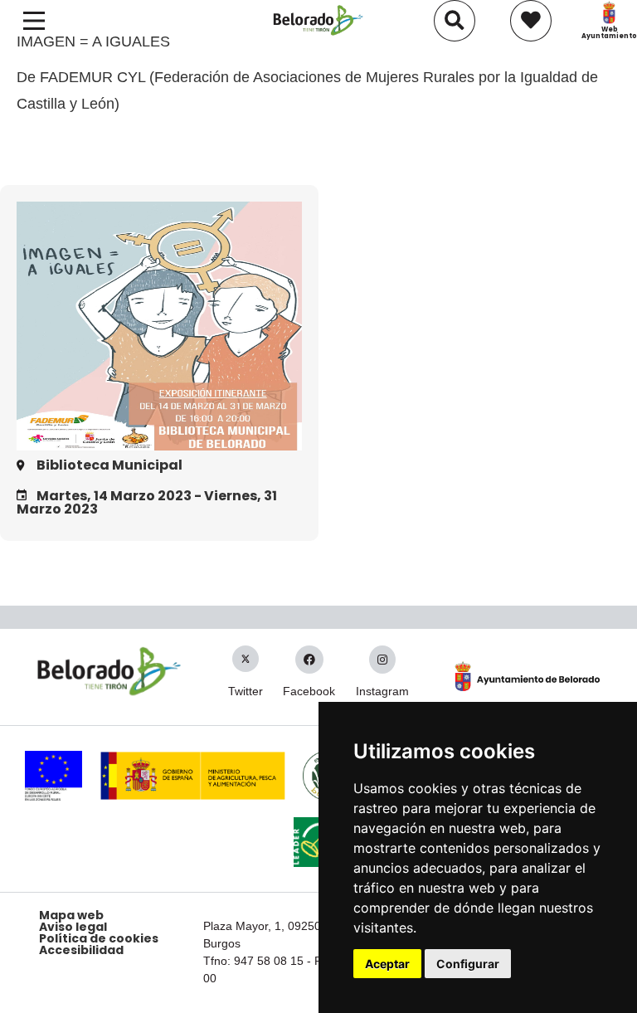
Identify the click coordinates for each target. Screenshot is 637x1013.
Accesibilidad (81, 950)
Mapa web (71, 915)
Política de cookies (98, 938)
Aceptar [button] (387, 964)
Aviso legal (73, 926)
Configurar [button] (467, 964)
